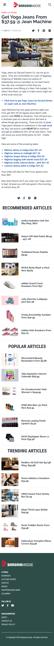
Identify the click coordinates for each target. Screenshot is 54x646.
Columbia (5, 593)
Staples (5, 583)
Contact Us (6, 621)
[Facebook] (38, 30)
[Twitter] (33, 30)
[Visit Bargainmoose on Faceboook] (7, 605)
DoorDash (6, 576)
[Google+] (50, 30)
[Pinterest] (44, 30)
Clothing (12, 12)
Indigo (4, 586)
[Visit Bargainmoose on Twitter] (2, 605)
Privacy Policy (8, 624)
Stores (4, 572)
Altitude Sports (8, 579)
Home (3, 12)
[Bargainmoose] (27, 4)
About (4, 617)
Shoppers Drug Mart (10, 590)
